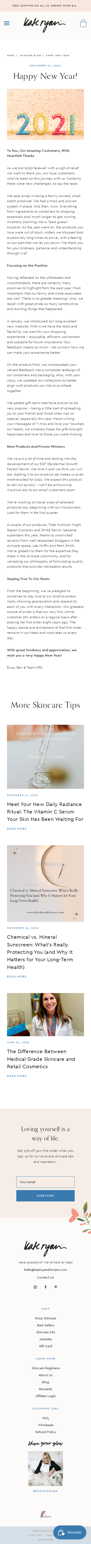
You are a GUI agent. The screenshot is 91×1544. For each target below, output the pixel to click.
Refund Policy (45, 1432)
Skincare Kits (45, 1332)
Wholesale (45, 1425)
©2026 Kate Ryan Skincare (45, 1530)
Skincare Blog (30, 55)
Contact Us (45, 1277)
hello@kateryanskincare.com (45, 1270)
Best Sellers (45, 1325)
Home (10, 55)
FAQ (45, 1418)
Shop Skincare (45, 1318)
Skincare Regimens (46, 1368)
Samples (45, 1339)
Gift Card (45, 1346)
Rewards (45, 1389)
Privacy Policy (35, 1535)
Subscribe (46, 1196)
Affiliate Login (45, 1396)
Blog (45, 1382)
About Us (45, 1375)
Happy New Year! (58, 55)
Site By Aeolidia (45, 1539)
